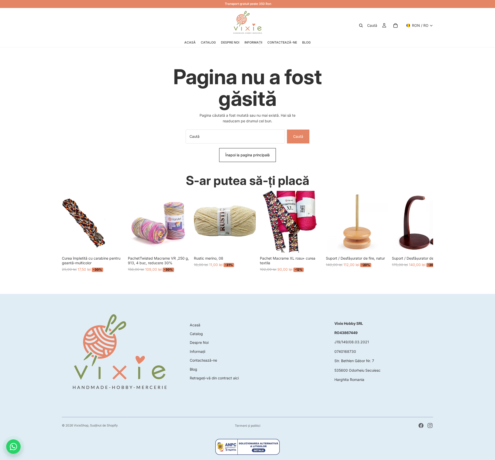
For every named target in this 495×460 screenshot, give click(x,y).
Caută (298, 136)
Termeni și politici (247, 426)
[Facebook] (421, 425)
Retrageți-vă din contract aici (214, 378)
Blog (193, 369)
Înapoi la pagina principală (247, 155)
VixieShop (81, 425)
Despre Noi (199, 342)
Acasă (195, 325)
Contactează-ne (203, 360)
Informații (197, 351)
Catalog (196, 333)
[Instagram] (430, 425)
